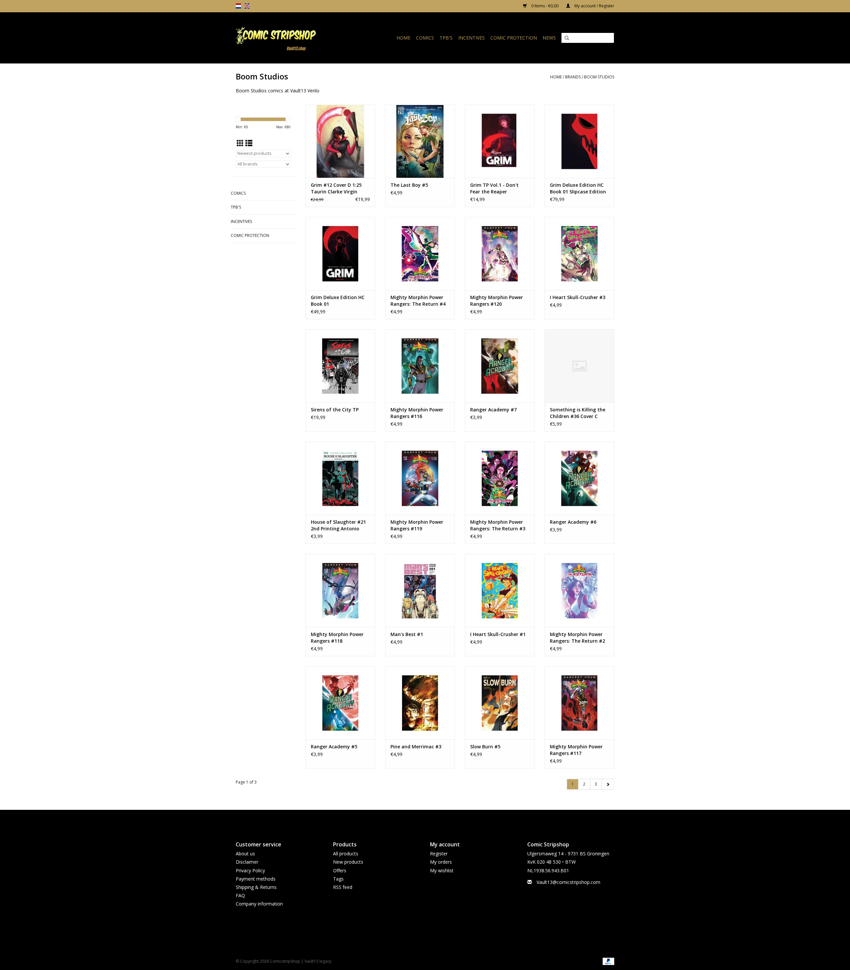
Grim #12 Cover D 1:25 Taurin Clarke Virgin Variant (336, 188)
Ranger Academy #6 (573, 522)
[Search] (566, 38)
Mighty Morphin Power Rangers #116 (416, 412)
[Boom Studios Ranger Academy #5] (340, 702)
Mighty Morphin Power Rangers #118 (337, 637)
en (247, 6)
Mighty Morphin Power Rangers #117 (576, 749)
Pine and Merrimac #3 (415, 746)
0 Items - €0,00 (544, 6)
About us (245, 853)
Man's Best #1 (406, 634)
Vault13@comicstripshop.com (568, 882)
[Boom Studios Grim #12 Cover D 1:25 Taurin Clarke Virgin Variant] (340, 141)
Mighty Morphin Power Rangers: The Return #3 (497, 525)
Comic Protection (513, 38)
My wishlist (442, 870)
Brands (573, 77)
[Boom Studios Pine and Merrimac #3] (420, 702)
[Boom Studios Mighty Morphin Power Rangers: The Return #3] (500, 478)
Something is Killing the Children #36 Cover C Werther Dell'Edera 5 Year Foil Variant (579, 413)
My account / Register (593, 6)
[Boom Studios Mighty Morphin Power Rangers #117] (579, 702)
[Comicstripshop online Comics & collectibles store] (287, 37)
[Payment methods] (607, 961)
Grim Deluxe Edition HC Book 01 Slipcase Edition (578, 188)
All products (345, 853)
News (549, 38)
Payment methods (256, 879)
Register (439, 853)
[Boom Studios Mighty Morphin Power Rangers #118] (340, 590)
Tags (338, 879)
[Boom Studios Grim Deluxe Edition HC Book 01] (340, 253)
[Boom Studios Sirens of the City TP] (340, 365)
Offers (339, 870)
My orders (441, 862)
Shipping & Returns (256, 887)
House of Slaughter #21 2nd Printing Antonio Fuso (338, 525)
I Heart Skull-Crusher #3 (577, 297)
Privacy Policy (250, 870)
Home (403, 38)
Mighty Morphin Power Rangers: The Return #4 (418, 300)
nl (238, 6)
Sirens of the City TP (335, 409)
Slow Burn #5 (485, 746)
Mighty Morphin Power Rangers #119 (416, 525)
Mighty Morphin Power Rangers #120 (496, 300)
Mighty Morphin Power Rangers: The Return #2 (577, 637)
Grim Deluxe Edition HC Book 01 (338, 300)
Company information (259, 904)
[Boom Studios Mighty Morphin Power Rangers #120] (500, 253)
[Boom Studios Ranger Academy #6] (579, 478)
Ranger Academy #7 (493, 409)
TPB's (446, 38)
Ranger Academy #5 (334, 746)
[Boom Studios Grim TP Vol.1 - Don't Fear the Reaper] (500, 141)
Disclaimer (247, 862)
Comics (425, 38)
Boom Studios (599, 77)
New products (348, 862)
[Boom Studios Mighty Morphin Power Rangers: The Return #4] (420, 253)
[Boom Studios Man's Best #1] (420, 590)
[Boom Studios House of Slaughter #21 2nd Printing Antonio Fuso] (340, 478)
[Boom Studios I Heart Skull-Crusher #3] (579, 253)
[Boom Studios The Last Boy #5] (420, 141)
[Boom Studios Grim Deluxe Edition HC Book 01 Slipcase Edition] (579, 141)
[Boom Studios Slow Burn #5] (500, 702)
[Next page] (608, 784)
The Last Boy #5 (409, 185)
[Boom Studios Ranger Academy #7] (500, 365)
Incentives (471, 38)
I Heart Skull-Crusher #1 (498, 634)
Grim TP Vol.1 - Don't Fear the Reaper (494, 188)
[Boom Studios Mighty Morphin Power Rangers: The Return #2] (579, 590)
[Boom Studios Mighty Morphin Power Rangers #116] (420, 365)
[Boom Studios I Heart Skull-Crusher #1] (500, 590)
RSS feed (342, 887)
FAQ (240, 895)
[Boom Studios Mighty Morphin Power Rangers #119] (420, 478)
